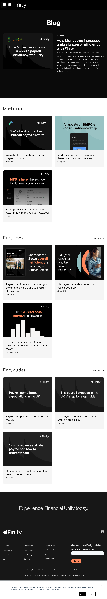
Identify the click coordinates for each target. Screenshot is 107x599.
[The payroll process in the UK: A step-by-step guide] (79, 394)
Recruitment (7, 551)
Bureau (5, 559)
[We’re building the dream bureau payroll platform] (27, 133)
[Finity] (17, 3)
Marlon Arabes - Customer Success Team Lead (74, 52)
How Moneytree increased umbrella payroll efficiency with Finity (78, 44)
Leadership (28, 555)
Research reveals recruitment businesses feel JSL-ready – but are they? (27, 345)
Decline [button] (91, 594)
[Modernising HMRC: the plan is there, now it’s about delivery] (79, 133)
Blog (46, 554)
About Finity (28, 551)
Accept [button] (82, 594)
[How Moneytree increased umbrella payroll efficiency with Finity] (28, 52)
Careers (27, 559)
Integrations (49, 558)
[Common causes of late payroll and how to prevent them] (27, 449)
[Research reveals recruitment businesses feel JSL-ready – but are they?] (27, 320)
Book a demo (50, 546)
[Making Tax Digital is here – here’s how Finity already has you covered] (27, 187)
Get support (49, 550)
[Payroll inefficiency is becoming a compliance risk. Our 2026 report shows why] (27, 262)
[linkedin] (102, 531)
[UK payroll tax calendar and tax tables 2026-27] (79, 262)
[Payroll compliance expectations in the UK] (27, 394)
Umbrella (6, 555)
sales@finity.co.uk (78, 575)
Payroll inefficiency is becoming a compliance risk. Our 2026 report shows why (26, 288)
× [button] (101, 584)
